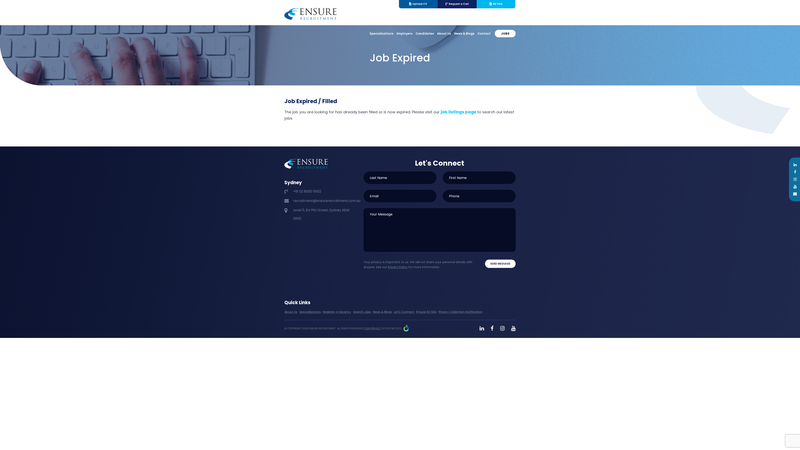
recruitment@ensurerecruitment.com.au (326, 200)
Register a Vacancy (337, 312)
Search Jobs (362, 312)
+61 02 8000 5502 (307, 191)
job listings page (458, 112)
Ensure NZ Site (426, 312)
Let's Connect (404, 312)
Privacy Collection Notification (460, 312)
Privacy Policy (398, 267)
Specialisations (382, 33)
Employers (404, 33)
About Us (444, 33)
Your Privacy (372, 328)
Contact (484, 33)
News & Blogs (464, 33)
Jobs (505, 33)
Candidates (425, 33)
